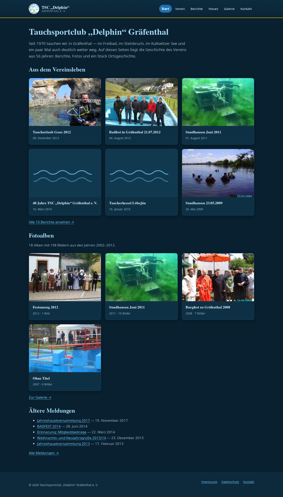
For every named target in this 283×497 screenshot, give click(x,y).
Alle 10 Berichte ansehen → (51, 222)
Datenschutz (230, 482)
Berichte (197, 9)
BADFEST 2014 (49, 426)
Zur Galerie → (40, 397)
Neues (213, 9)
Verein (180, 9)
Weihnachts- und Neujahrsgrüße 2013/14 (71, 437)
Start (165, 9)
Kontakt (246, 9)
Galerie (229, 9)
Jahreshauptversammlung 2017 (63, 420)
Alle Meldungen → (44, 452)
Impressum (209, 482)
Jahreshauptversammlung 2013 (63, 443)
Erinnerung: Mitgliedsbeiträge (61, 432)
